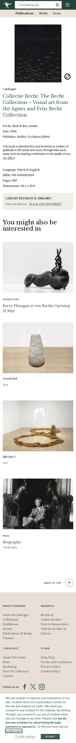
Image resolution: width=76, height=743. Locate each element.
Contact (8, 676)
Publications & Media (17, 633)
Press (57, 13)
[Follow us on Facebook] (24, 687)
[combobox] (34, 5)
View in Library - (34, 204)
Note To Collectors (16, 671)
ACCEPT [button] (50, 736)
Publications (24, 13)
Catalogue (9, 89)
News (6, 662)
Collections (10, 619)
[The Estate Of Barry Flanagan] (9, 5)
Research (47, 615)
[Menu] (67, 4)
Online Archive (51, 619)
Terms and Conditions (56, 662)
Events (7, 629)
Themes (8, 638)
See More (9, 158)
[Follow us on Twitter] (33, 687)
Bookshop (10, 666)
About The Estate (14, 657)
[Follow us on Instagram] (42, 687)
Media (43, 13)
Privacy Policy (51, 666)
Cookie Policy (50, 671)
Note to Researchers (54, 624)
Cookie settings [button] (25, 736)
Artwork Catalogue (16, 615)
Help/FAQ (48, 657)
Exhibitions (10, 624)
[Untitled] (38, 53)
